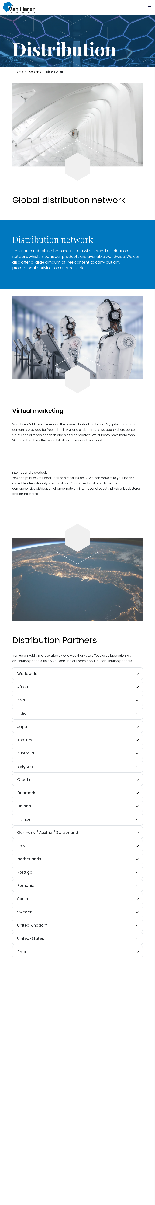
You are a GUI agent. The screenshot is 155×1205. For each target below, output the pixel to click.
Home (19, 72)
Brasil (22, 951)
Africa (22, 687)
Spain (22, 898)
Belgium (25, 766)
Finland (24, 806)
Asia (21, 700)
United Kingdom (32, 925)
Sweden (25, 912)
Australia (25, 753)
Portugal (25, 872)
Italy (21, 845)
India (22, 713)
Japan (23, 726)
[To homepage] (19, 7)
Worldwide (27, 673)
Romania (25, 885)
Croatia (24, 779)
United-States (30, 938)
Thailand (25, 739)
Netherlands (29, 859)
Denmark (26, 792)
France (24, 819)
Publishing (34, 72)
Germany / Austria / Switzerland (47, 832)
